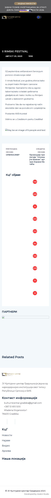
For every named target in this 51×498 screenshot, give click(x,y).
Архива (6, 450)
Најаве (6, 440)
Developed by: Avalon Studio (36, 494)
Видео (6, 445)
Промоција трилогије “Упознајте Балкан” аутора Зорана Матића (37, 159)
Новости (7, 435)
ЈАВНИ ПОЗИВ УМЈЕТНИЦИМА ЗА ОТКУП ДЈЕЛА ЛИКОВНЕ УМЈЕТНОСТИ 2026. (25, 8)
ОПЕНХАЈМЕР (12, 155)
